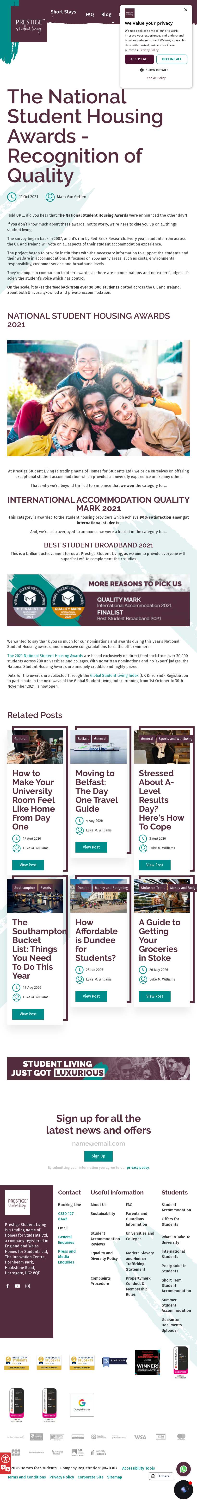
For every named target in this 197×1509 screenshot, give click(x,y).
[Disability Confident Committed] (57, 1436)
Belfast (83, 739)
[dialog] (156, 46)
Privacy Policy (61, 1477)
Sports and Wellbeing (175, 739)
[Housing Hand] (57, 1452)
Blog (106, 14)
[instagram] (27, 1286)
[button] (156, 70)
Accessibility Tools (138, 1468)
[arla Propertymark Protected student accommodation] (77, 1436)
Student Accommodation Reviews (105, 1238)
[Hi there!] (183, 1489)
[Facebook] (7, 1286)
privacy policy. (138, 1168)
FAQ (90, 14)
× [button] (185, 10)
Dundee (83, 888)
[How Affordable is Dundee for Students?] (98, 896)
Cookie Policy (156, 78)
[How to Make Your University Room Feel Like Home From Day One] (35, 747)
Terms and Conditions (26, 1477)
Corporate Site (91, 1477)
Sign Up (98, 1156)
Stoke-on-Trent (153, 888)
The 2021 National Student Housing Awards (45, 656)
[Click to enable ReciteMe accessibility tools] (5, 1463)
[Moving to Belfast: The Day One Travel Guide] (98, 747)
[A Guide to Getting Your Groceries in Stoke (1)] (162, 896)
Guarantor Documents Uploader (172, 1325)
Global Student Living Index (114, 675)
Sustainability (103, 1213)
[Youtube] (17, 1286)
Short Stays (63, 12)
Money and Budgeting (111, 888)
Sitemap (114, 1477)
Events (46, 888)
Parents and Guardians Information (136, 1219)
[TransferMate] (36, 1452)
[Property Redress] (98, 1452)
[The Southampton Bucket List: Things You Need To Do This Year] (35, 896)
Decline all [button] (172, 59)
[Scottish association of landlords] (77, 1452)
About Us (98, 1204)
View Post (28, 865)
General (20, 739)
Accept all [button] (139, 59)
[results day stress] (162, 747)
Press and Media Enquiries (67, 1256)
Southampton (24, 888)
